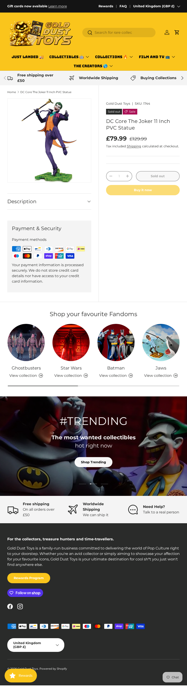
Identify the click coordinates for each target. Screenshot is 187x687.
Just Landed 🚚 (28, 57)
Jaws (161, 368)
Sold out (158, 176)
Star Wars (71, 368)
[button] (177, 32)
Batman (116, 368)
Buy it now (143, 190)
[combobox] (119, 32)
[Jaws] (160, 342)
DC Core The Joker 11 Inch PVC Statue (45, 92)
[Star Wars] (71, 342)
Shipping (134, 146)
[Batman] (116, 342)
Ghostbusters (26, 368)
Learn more (57, 6)
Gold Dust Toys (118, 103)
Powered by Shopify (53, 668)
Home (11, 92)
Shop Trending (93, 462)
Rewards (106, 6)
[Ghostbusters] (26, 342)
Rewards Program (29, 578)
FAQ (123, 6)
